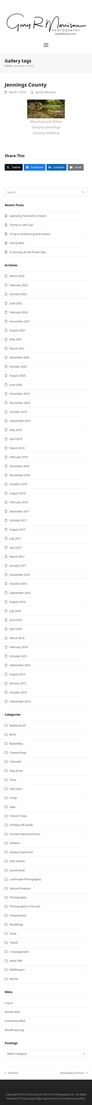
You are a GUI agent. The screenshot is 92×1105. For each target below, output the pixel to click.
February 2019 (19, 457)
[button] (46, 45)
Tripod (14, 942)
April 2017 (16, 548)
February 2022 (19, 312)
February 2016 (19, 647)
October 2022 (18, 294)
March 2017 (17, 556)
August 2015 (17, 674)
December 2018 (19, 466)
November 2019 (20, 403)
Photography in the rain (25, 906)
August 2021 (17, 330)
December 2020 (19, 357)
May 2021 (16, 339)
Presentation (18, 915)
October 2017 (18, 520)
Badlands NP (18, 725)
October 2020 (18, 366)
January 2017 (18, 565)
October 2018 (18, 484)
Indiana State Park (21, 852)
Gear (13, 807)
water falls (16, 961)
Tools (13, 933)
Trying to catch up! (21, 225)
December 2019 (19, 394)
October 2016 (18, 584)
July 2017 (15, 538)
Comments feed (15, 1021)
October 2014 (18, 692)
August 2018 (17, 493)
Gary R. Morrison (45, 92)
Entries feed (12, 1012)
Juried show (17, 870)
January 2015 (18, 683)
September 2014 (20, 701)
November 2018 (20, 475)
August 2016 (17, 602)
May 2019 (16, 430)
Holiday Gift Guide (21, 825)
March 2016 (17, 638)
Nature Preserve (20, 888)
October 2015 (18, 656)
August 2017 (17, 529)
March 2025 (17, 276)
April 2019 (16, 439)
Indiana (14, 843)
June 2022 (16, 303)
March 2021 (17, 348)
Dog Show (16, 771)
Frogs (13, 798)
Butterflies (16, 743)
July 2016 (15, 611)
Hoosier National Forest (25, 834)
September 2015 (20, 665)
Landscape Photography (25, 879)
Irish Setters (17, 861)
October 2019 (18, 412)
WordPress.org (14, 1030)
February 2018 (19, 502)
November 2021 (20, 321)
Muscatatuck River (72, 1073)
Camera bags (18, 752)
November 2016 (20, 575)
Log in (9, 1003)
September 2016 (20, 593)
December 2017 (19, 511)
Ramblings (16, 924)
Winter (14, 979)
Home (8, 66)
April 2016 (16, 629)
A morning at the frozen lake (28, 252)
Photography (18, 897)
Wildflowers (17, 970)
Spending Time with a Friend (28, 216)
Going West (17, 243)
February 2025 (19, 285)
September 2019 (20, 421)
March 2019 (17, 448)
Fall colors (16, 789)
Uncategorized (19, 952)
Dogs (13, 780)
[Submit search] (83, 192)
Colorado (15, 761)
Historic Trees (18, 816)
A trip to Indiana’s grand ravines (30, 234)
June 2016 (16, 620)
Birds (13, 734)
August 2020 (17, 375)
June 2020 (16, 385)
